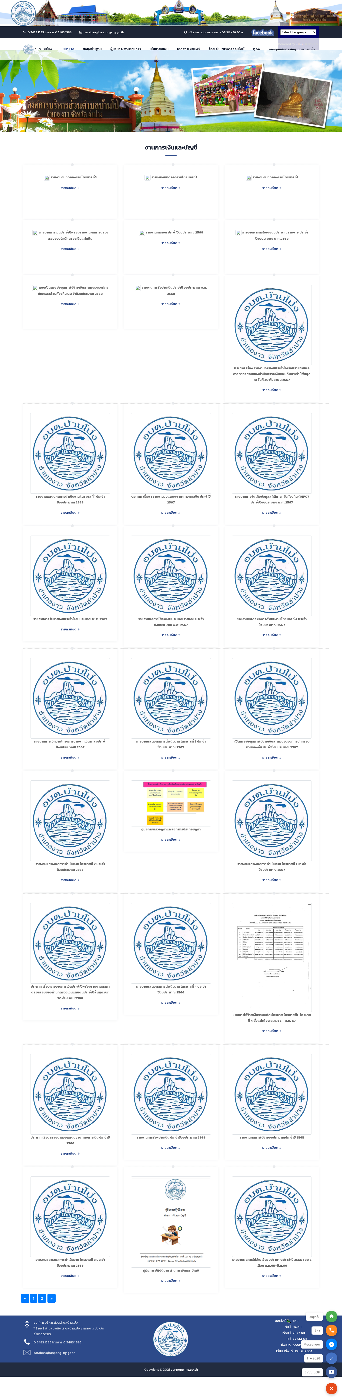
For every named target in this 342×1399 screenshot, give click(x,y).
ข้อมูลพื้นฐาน (92, 49)
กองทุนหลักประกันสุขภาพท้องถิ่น (292, 49)
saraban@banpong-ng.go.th (104, 32)
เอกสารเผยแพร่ (188, 49)
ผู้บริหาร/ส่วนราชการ (125, 49)
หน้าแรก (68, 49)
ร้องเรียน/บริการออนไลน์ (226, 49)
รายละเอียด (68, 188)
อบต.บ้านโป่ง (43, 49)
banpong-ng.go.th (184, 1369)
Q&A (256, 49)
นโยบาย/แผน (159, 49)
